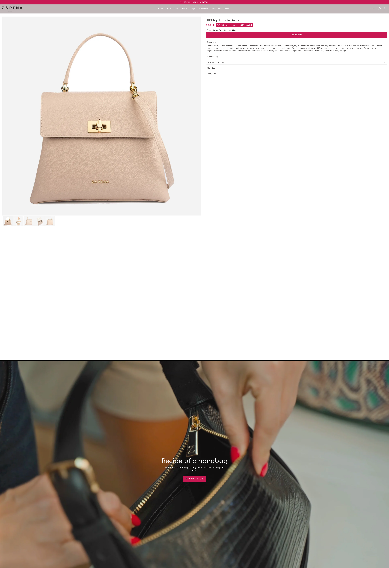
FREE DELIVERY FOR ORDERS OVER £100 (194, 2)
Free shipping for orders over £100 (221, 30)
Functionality (212, 57)
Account (372, 9)
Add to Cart (296, 35)
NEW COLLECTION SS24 (177, 9)
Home (160, 9)
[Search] (379, 9)
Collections (203, 9)
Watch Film (195, 479)
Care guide (211, 74)
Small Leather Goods (220, 9)
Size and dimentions (215, 62)
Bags (193, 9)
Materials (211, 68)
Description (212, 42)
